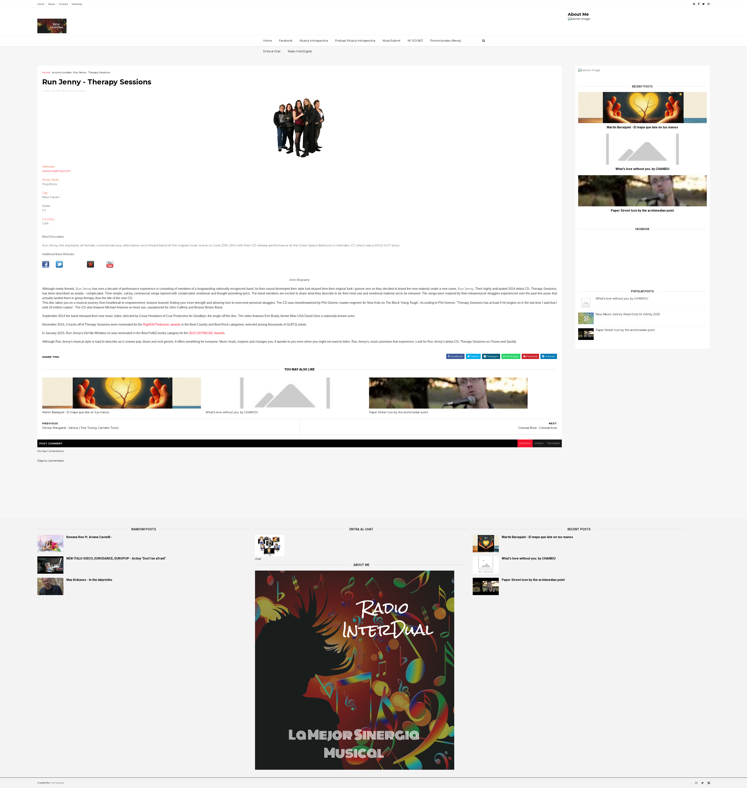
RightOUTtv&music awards (162, 324)
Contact (63, 4)
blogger (525, 443)
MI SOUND (415, 40)
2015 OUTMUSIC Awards (206, 333)
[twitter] (703, 4)
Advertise (77, 4)
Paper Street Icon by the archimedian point (398, 412)
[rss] (694, 4)
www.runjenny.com (56, 171)
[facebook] (698, 4)
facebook (553, 443)
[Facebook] (45, 266)
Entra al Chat (272, 51)
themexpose (57, 782)
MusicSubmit (391, 40)
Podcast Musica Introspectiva (355, 40)
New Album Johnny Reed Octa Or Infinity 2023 (628, 314)
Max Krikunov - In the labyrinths (89, 580)
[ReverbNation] (90, 266)
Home (40, 4)
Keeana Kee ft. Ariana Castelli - (89, 537)
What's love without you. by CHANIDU (232, 412)
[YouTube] (109, 266)
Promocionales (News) (445, 40)
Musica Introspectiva (314, 40)
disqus (539, 443)
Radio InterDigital (300, 51)
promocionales (61, 72)
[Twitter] (59, 266)
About (51, 4)
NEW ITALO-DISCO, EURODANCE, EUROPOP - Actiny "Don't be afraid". (116, 558)
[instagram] (709, 4)
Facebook (285, 40)
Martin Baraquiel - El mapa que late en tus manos (75, 412)
